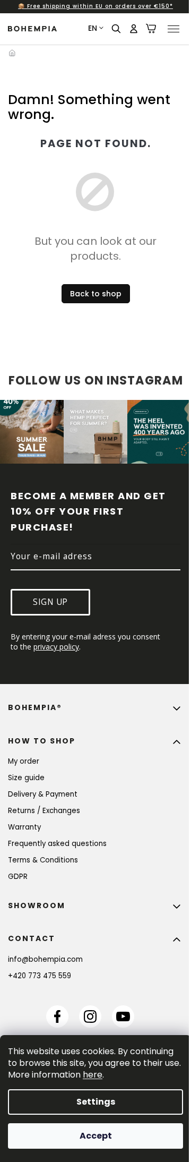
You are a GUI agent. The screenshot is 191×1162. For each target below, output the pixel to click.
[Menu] (173, 28)
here (92, 1075)
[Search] (117, 28)
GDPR (18, 877)
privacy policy (56, 647)
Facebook (57, 1016)
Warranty (24, 827)
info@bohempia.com (45, 959)
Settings (95, 1102)
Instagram (90, 1016)
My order (23, 761)
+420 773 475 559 (39, 976)
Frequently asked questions (57, 844)
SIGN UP (50, 602)
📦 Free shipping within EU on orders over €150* (95, 6)
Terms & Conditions (43, 860)
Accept (96, 1136)
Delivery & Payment (42, 794)
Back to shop (95, 293)
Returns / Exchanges (44, 811)
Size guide (26, 778)
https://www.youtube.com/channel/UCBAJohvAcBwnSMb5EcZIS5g (123, 1016)
